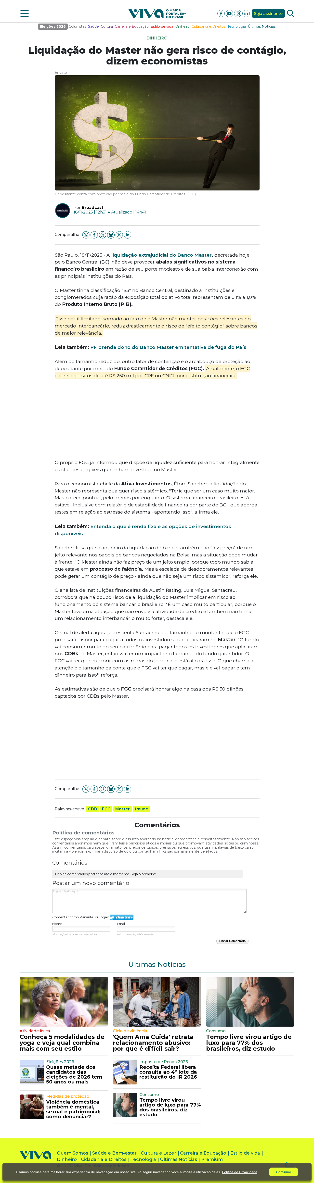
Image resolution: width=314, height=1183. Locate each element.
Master (122, 809)
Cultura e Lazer (158, 1153)
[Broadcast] (60, 210)
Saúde (93, 26)
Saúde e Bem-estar (114, 1153)
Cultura (107, 26)
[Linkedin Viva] (246, 13)
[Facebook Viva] (221, 13)
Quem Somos (72, 1153)
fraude (141, 809)
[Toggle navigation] (24, 13)
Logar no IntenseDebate (121, 917)
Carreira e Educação (132, 26)
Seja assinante (268, 13)
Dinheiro (182, 26)
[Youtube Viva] (230, 13)
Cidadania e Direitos (208, 26)
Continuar (283, 1172)
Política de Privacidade (239, 1172)
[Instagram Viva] (238, 13)
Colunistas (77, 26)
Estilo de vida (162, 26)
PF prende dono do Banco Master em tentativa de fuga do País (168, 347)
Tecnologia (236, 26)
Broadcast (92, 207)
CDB (92, 809)
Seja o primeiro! (143, 874)
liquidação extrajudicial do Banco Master (161, 255)
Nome (57, 924)
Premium (212, 1159)
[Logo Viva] (35, 1160)
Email (121, 924)
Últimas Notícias (261, 26)
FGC (106, 809)
